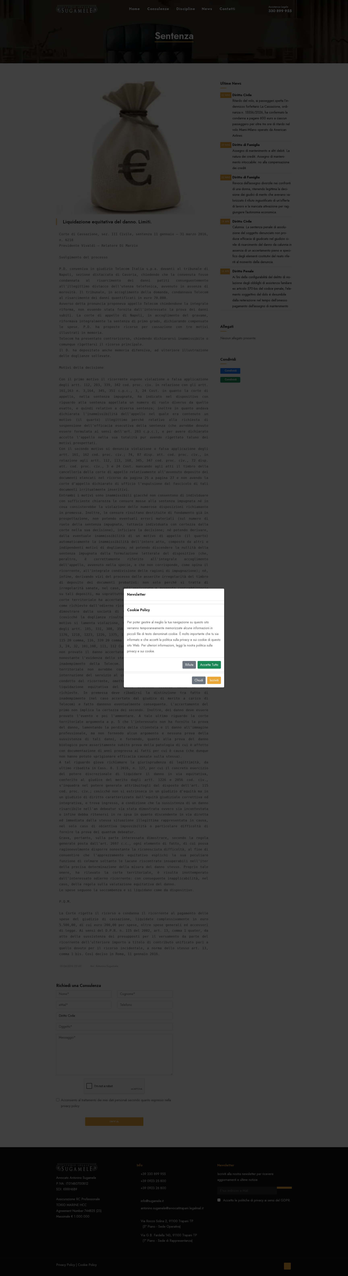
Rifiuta (189, 664)
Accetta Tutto (209, 664)
